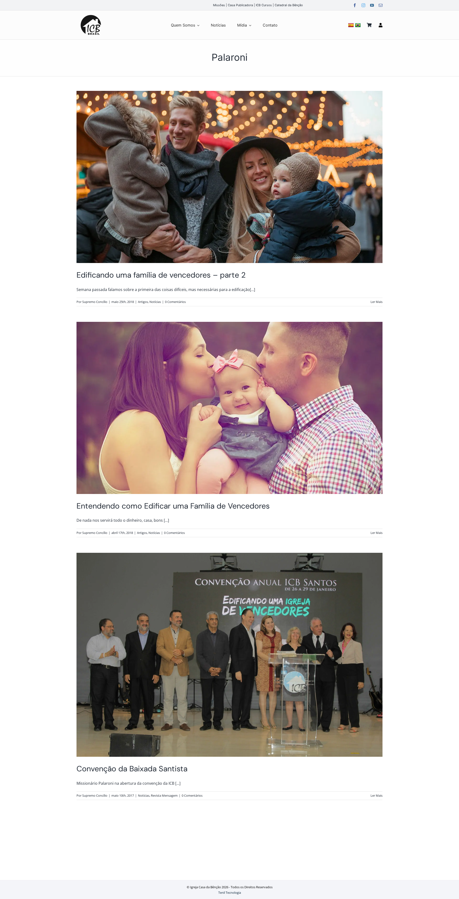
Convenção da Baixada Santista (131, 769)
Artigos (143, 302)
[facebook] (355, 5)
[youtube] (372, 5)
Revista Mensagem (164, 795)
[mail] (380, 5)
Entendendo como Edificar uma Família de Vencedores (173, 506)
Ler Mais (376, 302)
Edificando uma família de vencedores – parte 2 (161, 275)
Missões (219, 5)
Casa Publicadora (240, 5)
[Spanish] (351, 25)
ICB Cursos (264, 5)
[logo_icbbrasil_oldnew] (91, 15)
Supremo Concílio (94, 302)
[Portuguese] (358, 25)
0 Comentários (175, 302)
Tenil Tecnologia (229, 892)
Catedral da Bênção (289, 5)
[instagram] (363, 5)
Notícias (155, 302)
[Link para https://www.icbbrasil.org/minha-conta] (380, 25)
